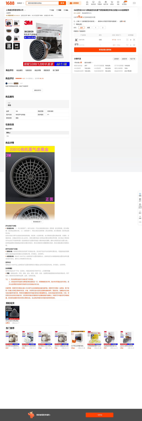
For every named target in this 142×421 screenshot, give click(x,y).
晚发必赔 (79, 24)
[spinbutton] (131, 39)
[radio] (16, 78)
